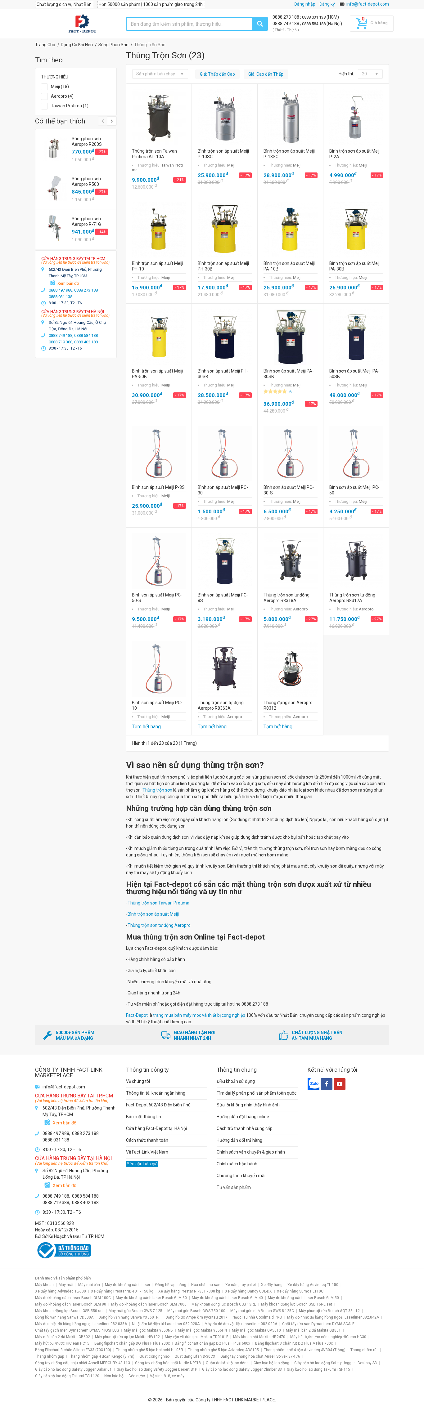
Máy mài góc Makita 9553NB (148, 1330)
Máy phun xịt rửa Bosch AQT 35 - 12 (329, 1311)
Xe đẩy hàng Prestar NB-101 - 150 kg (122, 1291)
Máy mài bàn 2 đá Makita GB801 (313, 1330)
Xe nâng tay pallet (240, 1285)
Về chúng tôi (138, 1081)
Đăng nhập (304, 4)
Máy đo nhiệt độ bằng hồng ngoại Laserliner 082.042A (333, 1317)
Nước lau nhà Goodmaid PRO (257, 1317)
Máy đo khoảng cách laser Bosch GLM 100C (73, 1298)
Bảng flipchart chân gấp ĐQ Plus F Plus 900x (132, 1343)
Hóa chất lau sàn (205, 1285)
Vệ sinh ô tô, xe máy (167, 1376)
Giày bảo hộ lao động (271, 1363)
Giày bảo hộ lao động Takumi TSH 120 (67, 1376)
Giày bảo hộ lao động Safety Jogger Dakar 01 (73, 1369)
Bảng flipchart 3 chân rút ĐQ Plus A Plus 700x (294, 1343)
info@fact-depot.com (367, 4)
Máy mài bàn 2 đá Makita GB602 (62, 1337)
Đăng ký (327, 4)
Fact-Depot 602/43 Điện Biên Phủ (158, 1104)
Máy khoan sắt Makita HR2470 (259, 1337)
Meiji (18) (60, 86)
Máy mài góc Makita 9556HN (202, 1330)
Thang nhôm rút (364, 1350)
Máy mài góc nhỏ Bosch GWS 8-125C (262, 1311)
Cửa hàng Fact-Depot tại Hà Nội (156, 1128)
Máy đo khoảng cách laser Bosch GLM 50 (303, 1298)
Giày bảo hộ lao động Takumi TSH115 (318, 1369)
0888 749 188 (286, 23)
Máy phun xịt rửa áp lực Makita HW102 (127, 1337)
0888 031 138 (314, 17)
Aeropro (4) (62, 96)
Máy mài (66, 1285)
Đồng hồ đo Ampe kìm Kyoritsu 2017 (196, 1317)
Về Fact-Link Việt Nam (147, 1152)
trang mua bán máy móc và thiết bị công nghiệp (199, 1015)
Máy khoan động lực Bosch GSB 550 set (69, 1311)
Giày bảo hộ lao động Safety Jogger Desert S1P (157, 1369)
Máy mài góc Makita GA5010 (256, 1330)
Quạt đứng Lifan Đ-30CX (194, 1356)
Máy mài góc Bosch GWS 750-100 (196, 1311)
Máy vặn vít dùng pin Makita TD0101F (196, 1337)
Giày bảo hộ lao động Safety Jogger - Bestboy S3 (335, 1363)
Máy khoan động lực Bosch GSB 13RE (224, 1304)
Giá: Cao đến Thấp (265, 74)
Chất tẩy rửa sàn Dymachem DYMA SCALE (318, 1324)
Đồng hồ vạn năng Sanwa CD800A (64, 1317)
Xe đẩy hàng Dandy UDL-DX (248, 1291)
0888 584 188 (314, 23)
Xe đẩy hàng (271, 1285)
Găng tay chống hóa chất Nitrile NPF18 (168, 1363)
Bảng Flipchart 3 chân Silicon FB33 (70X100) (73, 1350)
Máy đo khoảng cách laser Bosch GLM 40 (227, 1298)
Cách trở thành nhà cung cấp (245, 1128)
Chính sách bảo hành (237, 1163)
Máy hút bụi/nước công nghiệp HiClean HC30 (328, 1337)
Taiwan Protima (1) (69, 105)
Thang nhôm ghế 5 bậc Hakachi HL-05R (149, 1350)
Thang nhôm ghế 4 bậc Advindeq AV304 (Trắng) (304, 1350)
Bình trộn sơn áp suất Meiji (153, 914)
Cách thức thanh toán (147, 1140)
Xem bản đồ (68, 283)
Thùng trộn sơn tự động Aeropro (159, 925)
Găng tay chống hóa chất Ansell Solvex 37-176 (260, 1356)
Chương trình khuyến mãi (241, 1175)
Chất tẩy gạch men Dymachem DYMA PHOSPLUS (77, 1330)
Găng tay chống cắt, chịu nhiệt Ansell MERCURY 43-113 (82, 1363)
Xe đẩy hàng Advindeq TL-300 (60, 1291)
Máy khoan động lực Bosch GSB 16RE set (296, 1304)
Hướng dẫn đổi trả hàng (239, 1140)
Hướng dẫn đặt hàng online (243, 1116)
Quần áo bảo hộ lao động (227, 1363)
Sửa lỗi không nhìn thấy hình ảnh (248, 1104)
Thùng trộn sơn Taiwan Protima (158, 902)
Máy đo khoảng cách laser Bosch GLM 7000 (149, 1304)
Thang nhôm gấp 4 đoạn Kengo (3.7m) (101, 1356)
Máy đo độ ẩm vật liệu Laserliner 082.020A (241, 1324)
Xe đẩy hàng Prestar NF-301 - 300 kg (189, 1291)
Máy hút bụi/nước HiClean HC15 (62, 1343)
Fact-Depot (137, 1015)
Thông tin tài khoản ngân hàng (155, 1093)
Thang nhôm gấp (49, 1356)
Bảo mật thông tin (143, 1116)
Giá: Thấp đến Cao (217, 74)
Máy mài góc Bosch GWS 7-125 (135, 1311)
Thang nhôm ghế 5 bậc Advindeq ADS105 (223, 1350)
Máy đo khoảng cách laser (127, 1285)
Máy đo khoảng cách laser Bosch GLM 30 (151, 1298)
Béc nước (137, 1376)
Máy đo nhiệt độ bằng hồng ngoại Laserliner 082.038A (81, 1324)
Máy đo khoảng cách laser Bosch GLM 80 (70, 1304)
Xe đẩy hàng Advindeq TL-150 (312, 1285)
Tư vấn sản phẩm (234, 1187)
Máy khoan (44, 1285)
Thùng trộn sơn (157, 790)
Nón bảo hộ (114, 1376)
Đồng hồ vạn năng (170, 1285)
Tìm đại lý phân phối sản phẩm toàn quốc (256, 1093)
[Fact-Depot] (82, 23)
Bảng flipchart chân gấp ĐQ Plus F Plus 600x (212, 1343)
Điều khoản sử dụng (236, 1081)
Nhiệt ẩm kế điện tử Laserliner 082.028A (166, 1324)
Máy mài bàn (89, 1285)
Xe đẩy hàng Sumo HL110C (300, 1291)
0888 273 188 (286, 17)
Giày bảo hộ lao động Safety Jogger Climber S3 (242, 1369)
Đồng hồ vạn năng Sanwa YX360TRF (129, 1317)
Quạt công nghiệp (154, 1356)
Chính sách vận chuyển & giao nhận (251, 1152)
